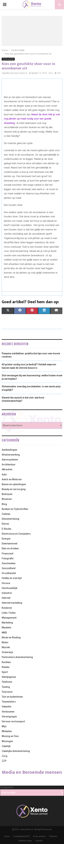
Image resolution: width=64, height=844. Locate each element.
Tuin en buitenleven (12, 696)
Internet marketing (12, 602)
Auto (4, 474)
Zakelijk (6, 746)
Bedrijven (7, 494)
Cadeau (6, 514)
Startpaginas (9, 677)
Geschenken (9, 563)
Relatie (5, 667)
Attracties (7, 469)
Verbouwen (8, 711)
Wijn (4, 726)
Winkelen (7, 731)
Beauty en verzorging (14, 489)
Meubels (6, 627)
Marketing (7, 622)
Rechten (6, 662)
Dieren (5, 523)
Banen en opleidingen (14, 484)
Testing (6, 687)
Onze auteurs (39, 836)
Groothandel (9, 573)
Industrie (7, 593)
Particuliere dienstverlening (17, 657)
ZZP (4, 761)
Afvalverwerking (11, 454)
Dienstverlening (10, 518)
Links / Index (9, 612)
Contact (39, 841)
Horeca (6, 583)
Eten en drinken (10, 548)
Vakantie (6, 706)
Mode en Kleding (11, 637)
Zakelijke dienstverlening (16, 751)
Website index (25, 841)
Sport (5, 672)
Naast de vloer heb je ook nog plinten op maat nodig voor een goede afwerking (32, 119)
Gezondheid (9, 568)
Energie (6, 538)
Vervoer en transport (13, 721)
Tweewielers (9, 701)
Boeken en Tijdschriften (15, 509)
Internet (6, 598)
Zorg (4, 756)
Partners (53, 836)
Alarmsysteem (10, 459)
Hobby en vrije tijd (12, 578)
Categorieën (6, 787)
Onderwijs (7, 652)
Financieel (7, 553)
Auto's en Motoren (12, 479)
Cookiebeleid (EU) (21, 836)
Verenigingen (9, 716)
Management (9, 617)
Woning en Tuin (10, 736)
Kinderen (7, 608)
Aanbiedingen (9, 449)
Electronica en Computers (16, 533)
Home (7, 836)
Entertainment (9, 543)
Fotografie (7, 558)
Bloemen (7, 499)
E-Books (6, 528)
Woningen (7, 741)
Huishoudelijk (8, 59)
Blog (4, 504)
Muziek (6, 647)
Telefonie (7, 681)
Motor (5, 642)
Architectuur (9, 464)
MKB (4, 632)
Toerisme (7, 691)
